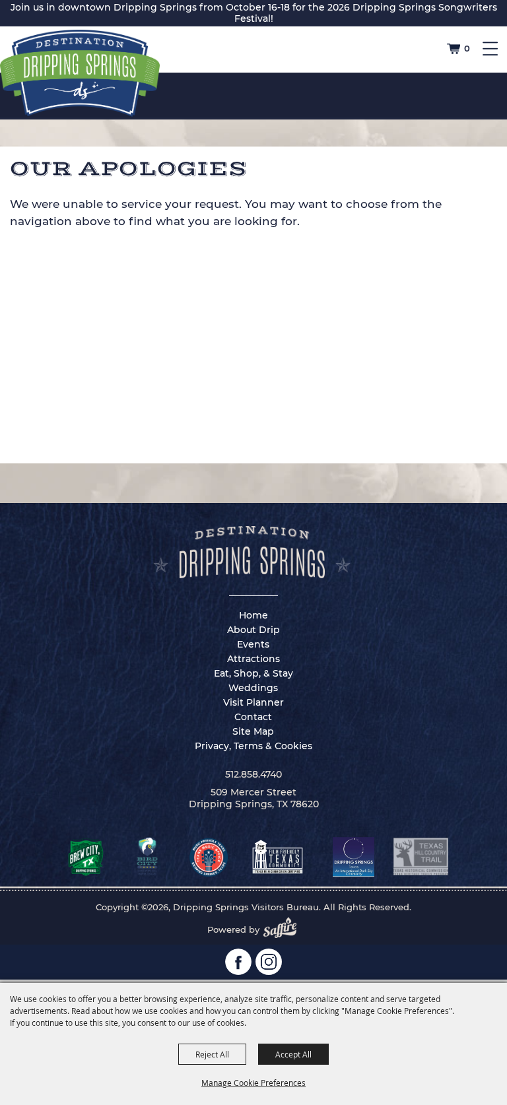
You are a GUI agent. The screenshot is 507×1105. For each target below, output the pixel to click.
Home (253, 615)
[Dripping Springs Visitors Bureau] (80, 73)
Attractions (253, 658)
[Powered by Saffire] (283, 929)
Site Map (253, 731)
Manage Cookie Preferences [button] (253, 1082)
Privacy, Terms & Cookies (253, 746)
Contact (253, 717)
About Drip (253, 629)
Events (253, 644)
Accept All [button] (293, 1054)
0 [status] (467, 48)
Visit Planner (253, 702)
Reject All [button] (212, 1054)
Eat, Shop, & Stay (253, 673)
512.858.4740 (253, 774)
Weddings (253, 688)
